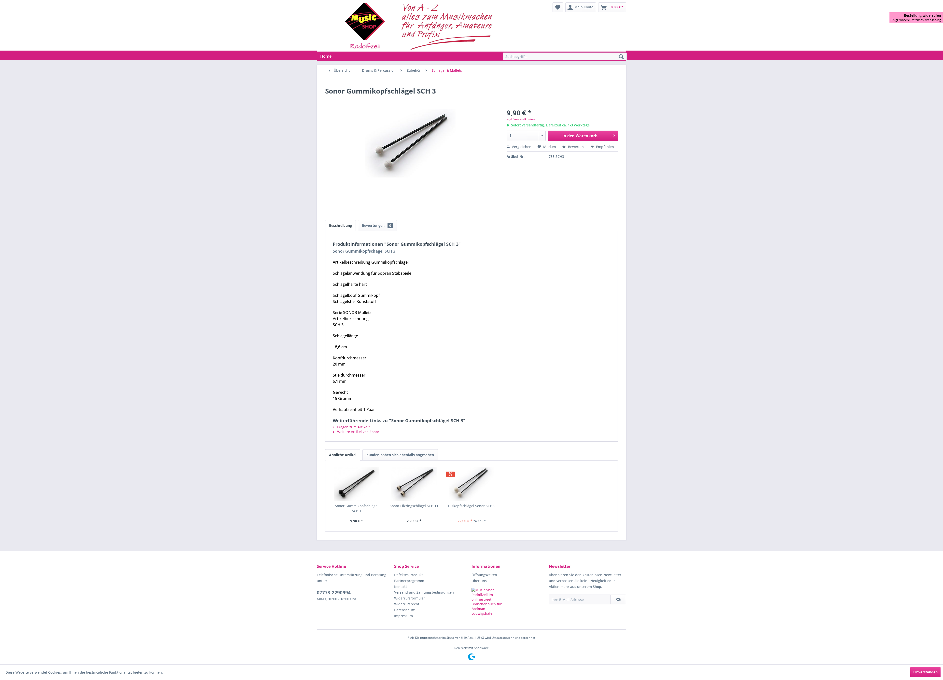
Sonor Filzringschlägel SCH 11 (414, 505)
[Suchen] (621, 57)
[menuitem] (558, 7)
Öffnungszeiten (484, 574)
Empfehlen (604, 146)
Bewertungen (376, 225)
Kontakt (400, 586)
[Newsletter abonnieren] (618, 599)
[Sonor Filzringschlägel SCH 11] (414, 484)
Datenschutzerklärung (926, 20)
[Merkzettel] (558, 7)
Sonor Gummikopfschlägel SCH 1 (356, 508)
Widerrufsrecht (406, 604)
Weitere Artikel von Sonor (357, 431)
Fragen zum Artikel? (353, 427)
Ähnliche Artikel (342, 454)
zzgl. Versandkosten (521, 119)
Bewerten (576, 146)
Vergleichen (521, 146)
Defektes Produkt (408, 574)
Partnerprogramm (409, 580)
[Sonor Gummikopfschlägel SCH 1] (357, 484)
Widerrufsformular (409, 598)
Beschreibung (340, 225)
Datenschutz (404, 610)
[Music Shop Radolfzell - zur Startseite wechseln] (420, 25)
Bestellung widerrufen (922, 15)
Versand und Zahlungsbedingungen (424, 592)
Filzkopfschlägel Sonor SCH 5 (471, 505)
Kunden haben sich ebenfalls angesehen (400, 454)
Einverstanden (925, 672)
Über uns (479, 580)
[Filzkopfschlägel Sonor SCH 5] (471, 484)
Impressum (403, 615)
